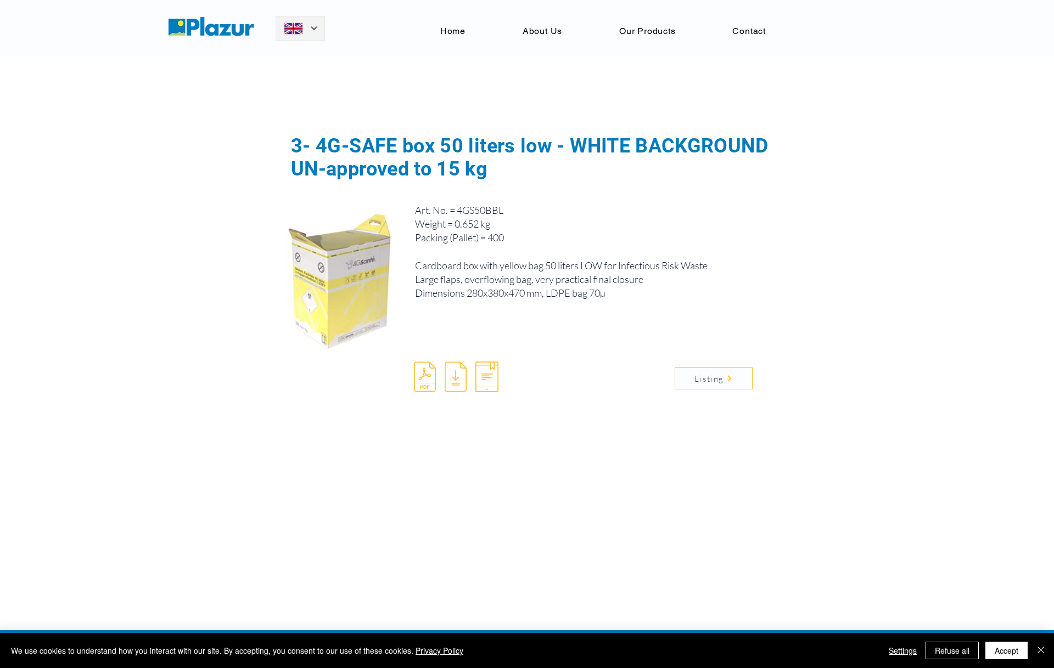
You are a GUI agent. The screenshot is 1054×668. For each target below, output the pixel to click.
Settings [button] (903, 650)
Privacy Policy (439, 650)
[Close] (1040, 650)
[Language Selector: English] (300, 28)
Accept (1006, 650)
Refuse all (952, 650)
